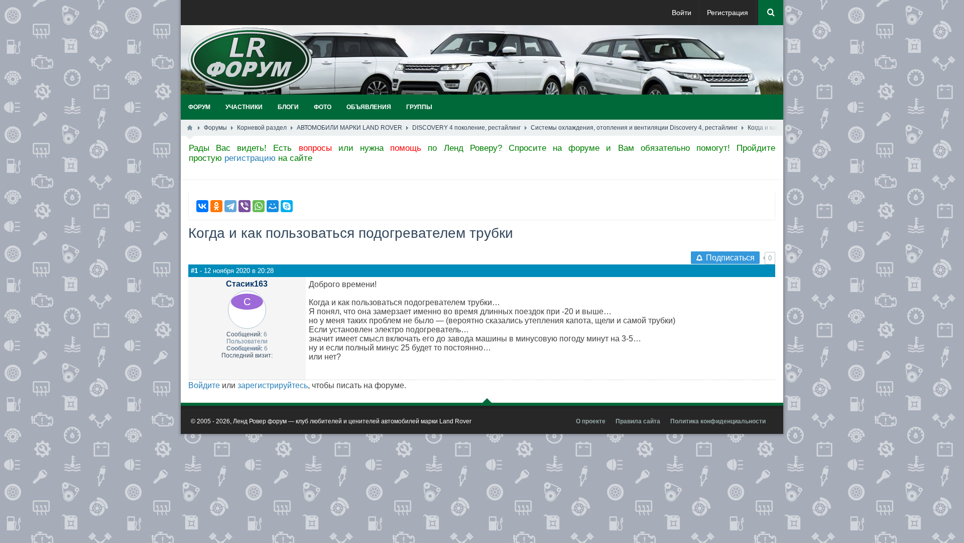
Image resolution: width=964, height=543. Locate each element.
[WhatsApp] (259, 206)
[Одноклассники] (216, 206)
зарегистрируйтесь (272, 385)
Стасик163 (247, 284)
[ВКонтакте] (202, 206)
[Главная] (190, 128)
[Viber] (244, 206)
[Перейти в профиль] (247, 302)
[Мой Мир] (273, 206)
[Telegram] (230, 206)
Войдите (204, 385)
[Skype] (287, 206)
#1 (194, 271)
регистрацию (250, 158)
